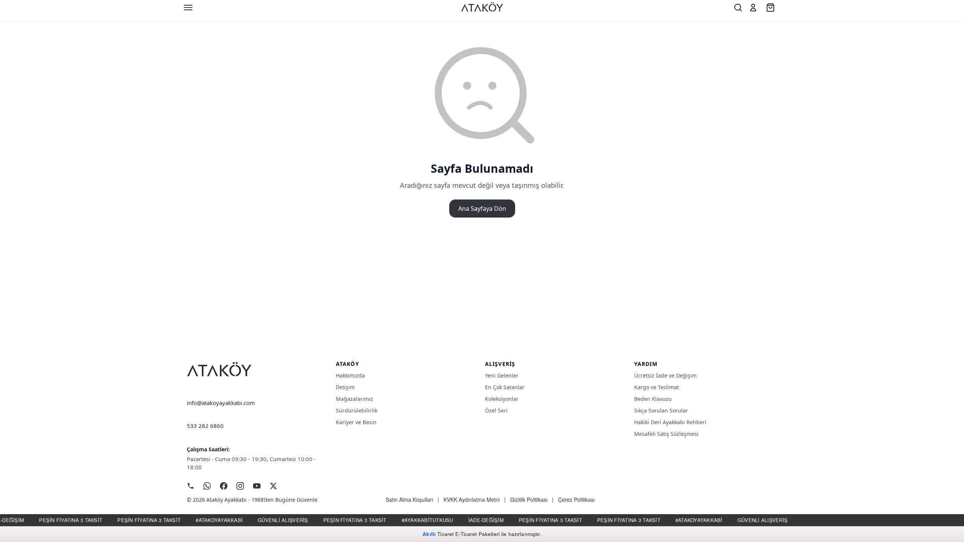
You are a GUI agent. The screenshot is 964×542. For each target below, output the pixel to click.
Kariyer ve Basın (356, 422)
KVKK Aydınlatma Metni (472, 499)
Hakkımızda (350, 375)
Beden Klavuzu (653, 398)
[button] (753, 7)
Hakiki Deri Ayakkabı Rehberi (670, 422)
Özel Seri (496, 410)
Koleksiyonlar (502, 398)
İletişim (345, 387)
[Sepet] (771, 8)
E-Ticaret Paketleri (477, 533)
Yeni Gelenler (502, 375)
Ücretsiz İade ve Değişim (665, 375)
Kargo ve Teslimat (656, 387)
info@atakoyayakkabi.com (221, 402)
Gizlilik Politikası (529, 499)
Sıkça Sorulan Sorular (661, 410)
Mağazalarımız (354, 398)
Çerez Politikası (576, 499)
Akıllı (429, 533)
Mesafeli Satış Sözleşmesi (666, 433)
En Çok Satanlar (505, 387)
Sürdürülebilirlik (356, 410)
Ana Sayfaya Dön (482, 208)
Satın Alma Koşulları (409, 499)
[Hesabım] (753, 7)
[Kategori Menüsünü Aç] (188, 7)
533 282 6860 (205, 425)
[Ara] (738, 7)
